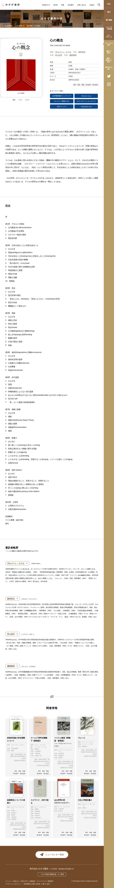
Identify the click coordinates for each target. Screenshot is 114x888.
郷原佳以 (84, 746)
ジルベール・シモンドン (17, 745)
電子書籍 (109, 20)
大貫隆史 (13, 817)
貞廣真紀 (13, 819)
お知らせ (16, 881)
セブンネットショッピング (86, 101)
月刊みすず (24, 881)
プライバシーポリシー (13, 884)
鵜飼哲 (37, 809)
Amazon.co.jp (86, 96)
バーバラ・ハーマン (41, 747)
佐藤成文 (61, 755)
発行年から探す (109, 68)
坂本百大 (82, 52)
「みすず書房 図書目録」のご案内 (52, 874)
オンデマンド (109, 36)
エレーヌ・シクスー (88, 742)
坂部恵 (37, 749)
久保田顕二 (38, 751)
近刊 (108, 4)
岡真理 (60, 757)
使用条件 (50, 881)
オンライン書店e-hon (61, 101)
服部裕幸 (73, 55)
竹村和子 (37, 815)
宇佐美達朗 (14, 748)
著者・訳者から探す (109, 60)
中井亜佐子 (38, 818)
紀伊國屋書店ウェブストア (61, 96)
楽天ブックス (61, 106)
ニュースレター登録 (54, 854)
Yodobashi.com (86, 106)
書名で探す (109, 52)
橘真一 (13, 750)
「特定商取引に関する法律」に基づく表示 (36, 884)
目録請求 (32, 881)
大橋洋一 (13, 810)
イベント (8, 881)
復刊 (108, 12)
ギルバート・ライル (63, 52)
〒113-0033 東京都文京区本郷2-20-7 (62, 869)
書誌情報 (30, 26)
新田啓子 (37, 813)
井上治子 (58, 55)
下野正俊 (37, 753)
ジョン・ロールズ (40, 745)
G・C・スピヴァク (40, 807)
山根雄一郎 (38, 755)
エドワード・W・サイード (65, 750)
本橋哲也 (37, 811)
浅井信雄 (61, 753)
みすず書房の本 (52, 18)
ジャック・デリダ (87, 744)
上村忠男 (61, 809)
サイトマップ (41, 881)
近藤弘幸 (13, 813)
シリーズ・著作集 (109, 28)
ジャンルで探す (109, 44)
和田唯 (13, 815)
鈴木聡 (60, 811)
